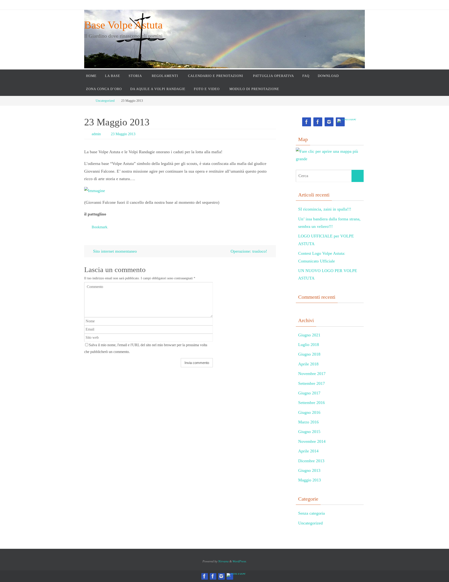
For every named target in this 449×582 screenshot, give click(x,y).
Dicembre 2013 (311, 460)
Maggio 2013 (309, 480)
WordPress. (239, 561)
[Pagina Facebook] (306, 122)
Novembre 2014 (312, 441)
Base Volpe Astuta (123, 25)
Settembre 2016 (311, 402)
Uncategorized (105, 100)
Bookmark (99, 227)
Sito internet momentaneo (114, 251)
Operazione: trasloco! (249, 251)
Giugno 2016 (309, 412)
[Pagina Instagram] (329, 122)
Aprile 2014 (308, 451)
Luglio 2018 (308, 344)
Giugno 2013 (309, 470)
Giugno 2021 (309, 335)
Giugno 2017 (309, 393)
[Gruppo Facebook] (317, 122)
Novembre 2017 (312, 373)
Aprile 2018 (308, 364)
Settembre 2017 (311, 383)
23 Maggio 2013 (123, 134)
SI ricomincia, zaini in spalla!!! (324, 209)
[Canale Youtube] (347, 120)
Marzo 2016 (308, 422)
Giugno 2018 (309, 354)
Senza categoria (311, 513)
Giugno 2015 (309, 431)
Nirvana (223, 561)
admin (96, 134)
